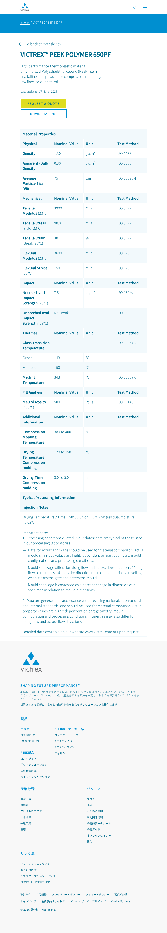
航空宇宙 (25, 799)
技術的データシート (99, 823)
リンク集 (27, 853)
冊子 (89, 805)
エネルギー (27, 817)
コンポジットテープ (66, 735)
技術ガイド (93, 829)
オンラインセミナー (99, 835)
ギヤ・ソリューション (33, 764)
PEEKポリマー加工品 (69, 729)
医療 (23, 829)
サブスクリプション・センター (39, 876)
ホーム (25, 22)
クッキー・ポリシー (97, 894)
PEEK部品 (27, 752)
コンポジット (28, 758)
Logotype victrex (24, 7)
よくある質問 (95, 811)
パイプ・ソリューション (35, 776)
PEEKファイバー (64, 741)
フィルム (59, 753)
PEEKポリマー (29, 735)
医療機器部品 (28, 770)
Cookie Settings (120, 901)
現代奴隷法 (120, 894)
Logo (31, 662)
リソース (94, 788)
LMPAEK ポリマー (31, 741)
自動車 (24, 805)
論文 (89, 841)
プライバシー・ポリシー (66, 894)
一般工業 (25, 823)
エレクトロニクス (31, 811)
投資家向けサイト (51, 901)
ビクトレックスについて (35, 864)
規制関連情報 (95, 817)
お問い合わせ (28, 870)
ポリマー (26, 729)
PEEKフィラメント (65, 747)
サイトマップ (28, 901)
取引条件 (25, 894)
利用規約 (41, 894)
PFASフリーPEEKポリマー (36, 882)
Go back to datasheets (43, 43)
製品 (24, 718)
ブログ (91, 799)
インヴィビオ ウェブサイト (87, 901)
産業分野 (27, 788)
